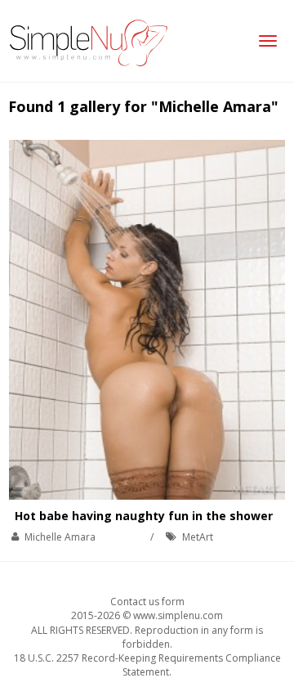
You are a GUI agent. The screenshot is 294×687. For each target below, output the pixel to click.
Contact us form (147, 601)
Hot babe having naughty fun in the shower (144, 515)
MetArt (197, 537)
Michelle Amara (60, 537)
